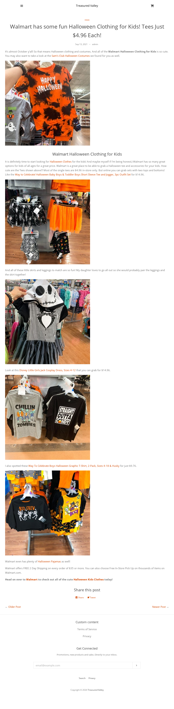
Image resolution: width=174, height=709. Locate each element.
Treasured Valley (96, 689)
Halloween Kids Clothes (89, 579)
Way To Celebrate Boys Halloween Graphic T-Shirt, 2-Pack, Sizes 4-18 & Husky (73, 465)
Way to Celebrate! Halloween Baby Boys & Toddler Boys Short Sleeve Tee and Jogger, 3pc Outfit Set (73, 174)
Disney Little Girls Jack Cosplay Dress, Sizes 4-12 (47, 370)
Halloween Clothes (61, 161)
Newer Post (159, 606)
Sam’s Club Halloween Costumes (71, 55)
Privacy (92, 678)
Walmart (32, 579)
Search (82, 678)
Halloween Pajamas (49, 561)
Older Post (14, 606)
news (87, 19)
